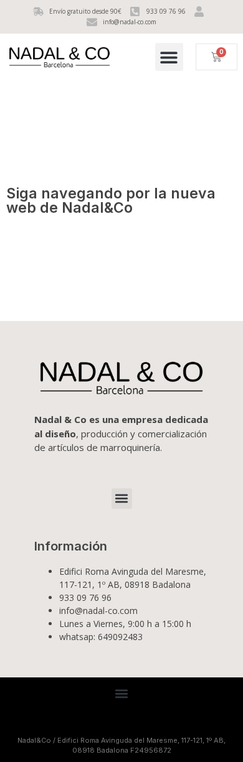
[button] (169, 57)
